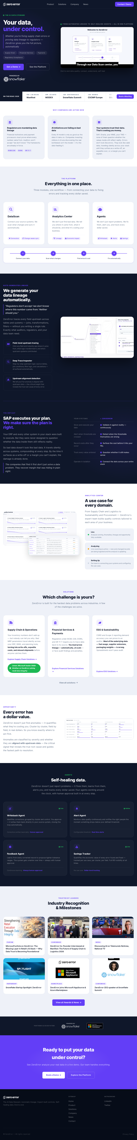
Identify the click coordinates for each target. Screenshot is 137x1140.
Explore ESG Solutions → (107, 671)
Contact (71, 1121)
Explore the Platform (81, 1075)
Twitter (107, 1105)
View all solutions (67, 683)
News (85, 4)
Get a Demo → (13, 67)
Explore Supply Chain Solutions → (22, 659)
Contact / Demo (124, 4)
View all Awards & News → (68, 1002)
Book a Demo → (53, 1075)
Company (75, 4)
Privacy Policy (128, 1134)
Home (71, 1101)
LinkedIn (108, 1101)
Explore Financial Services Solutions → (68, 669)
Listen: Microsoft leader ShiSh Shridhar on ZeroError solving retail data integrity (24, 668)
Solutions (62, 4)
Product (50, 4)
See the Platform (38, 67)
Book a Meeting (125, 96)
